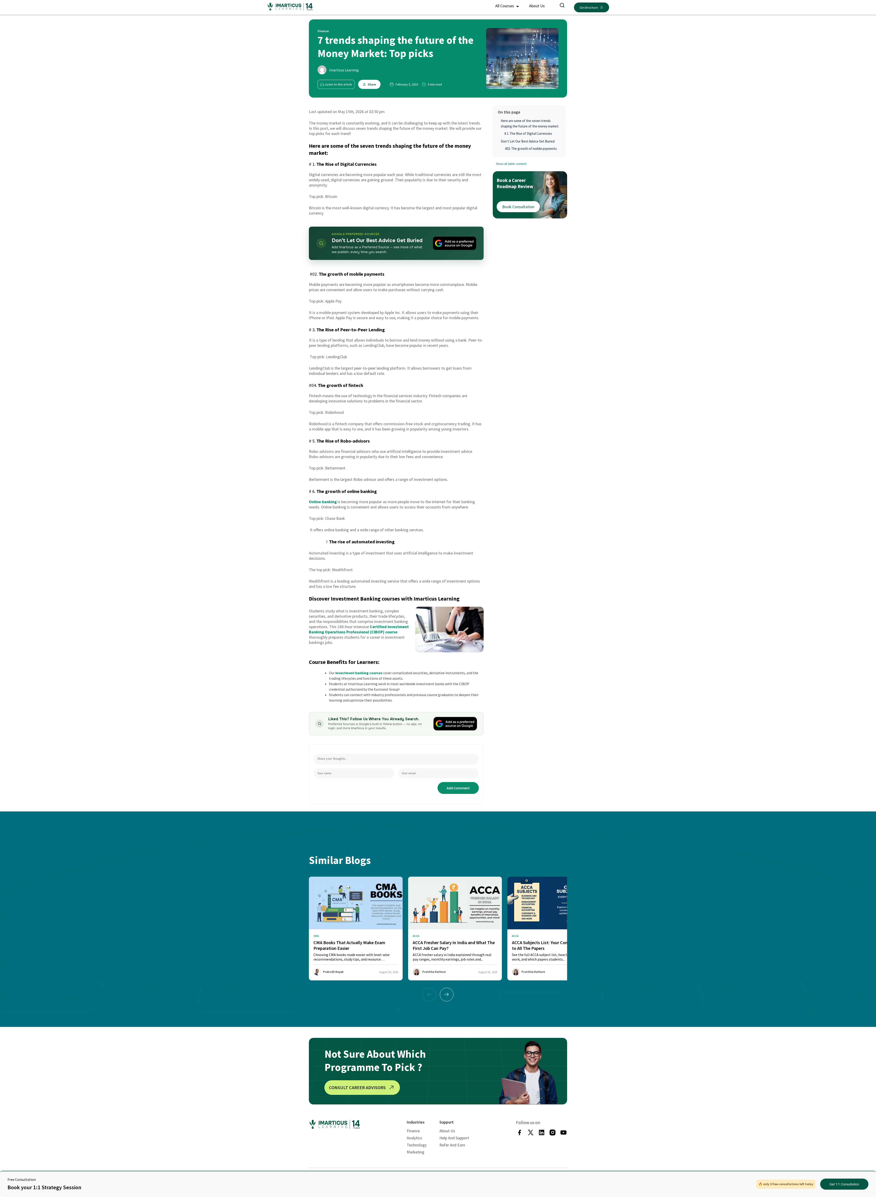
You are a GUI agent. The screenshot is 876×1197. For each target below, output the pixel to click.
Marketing (415, 1152)
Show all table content (511, 164)
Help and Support (454, 1137)
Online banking (323, 501)
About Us (537, 5)
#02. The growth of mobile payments (530, 148)
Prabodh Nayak (333, 972)
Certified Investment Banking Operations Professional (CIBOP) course (359, 629)
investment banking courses (359, 673)
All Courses (505, 5)
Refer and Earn (452, 1145)
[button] (447, 994)
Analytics (414, 1137)
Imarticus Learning (344, 70)
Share (372, 84)
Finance (413, 1130)
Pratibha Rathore (434, 972)
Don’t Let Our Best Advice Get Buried (528, 141)
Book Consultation (518, 206)
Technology (417, 1145)
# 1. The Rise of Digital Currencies (528, 133)
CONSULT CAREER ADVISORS (357, 1087)
